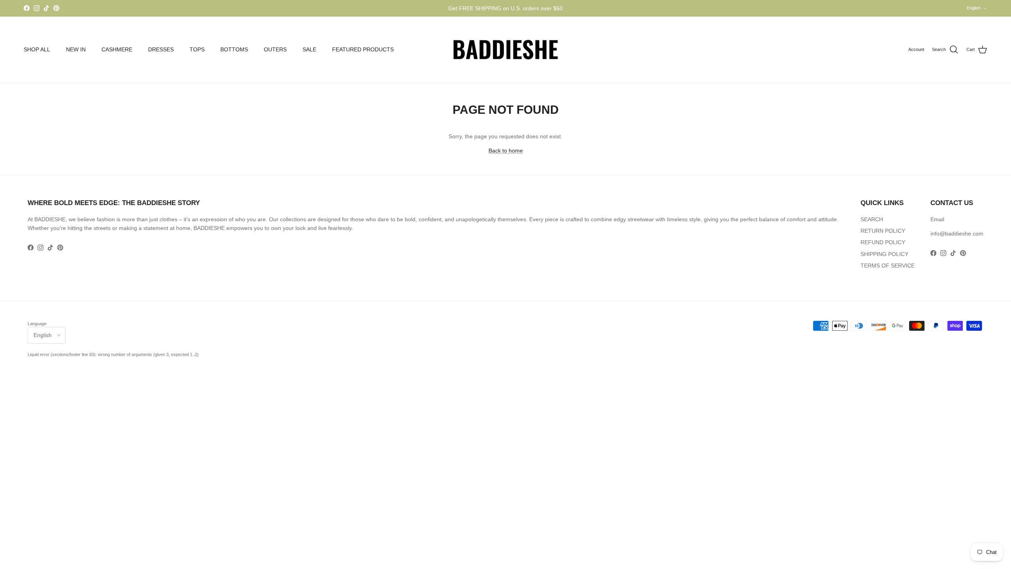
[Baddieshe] (505, 49)
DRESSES (161, 49)
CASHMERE (116, 49)
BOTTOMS (234, 49)
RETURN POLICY (883, 231)
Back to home (506, 150)
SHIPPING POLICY (884, 254)
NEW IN (76, 49)
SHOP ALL (37, 49)
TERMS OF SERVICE (888, 265)
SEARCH (872, 219)
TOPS (197, 49)
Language (37, 323)
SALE (309, 49)
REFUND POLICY (883, 242)
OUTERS (275, 49)
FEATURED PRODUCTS (363, 49)
